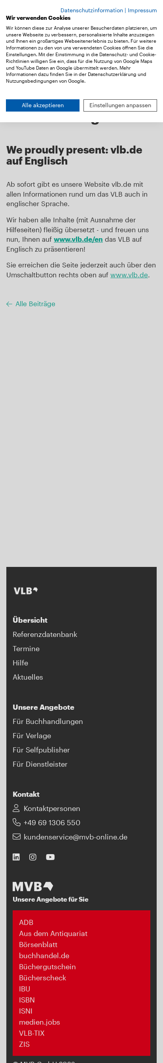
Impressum (142, 10)
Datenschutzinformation (92, 10)
